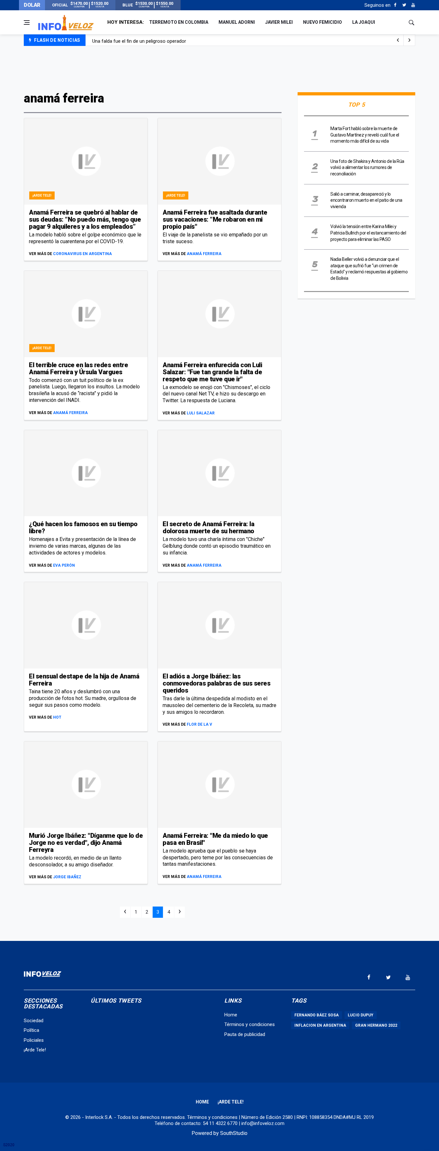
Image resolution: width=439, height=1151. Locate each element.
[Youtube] (413, 5)
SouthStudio (233, 1133)
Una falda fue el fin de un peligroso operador (139, 40)
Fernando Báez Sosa (316, 1015)
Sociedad (33, 1020)
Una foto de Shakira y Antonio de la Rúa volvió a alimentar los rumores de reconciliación (367, 167)
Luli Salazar (201, 413)
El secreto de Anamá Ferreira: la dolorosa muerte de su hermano (208, 527)
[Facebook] (395, 5)
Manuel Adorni (237, 22)
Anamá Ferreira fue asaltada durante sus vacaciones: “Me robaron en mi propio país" (215, 219)
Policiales (34, 1040)
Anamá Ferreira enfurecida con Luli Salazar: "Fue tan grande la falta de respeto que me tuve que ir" (212, 372)
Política (31, 1030)
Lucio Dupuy (360, 1015)
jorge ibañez (67, 877)
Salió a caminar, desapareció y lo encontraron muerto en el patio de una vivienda (366, 200)
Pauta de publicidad (244, 1034)
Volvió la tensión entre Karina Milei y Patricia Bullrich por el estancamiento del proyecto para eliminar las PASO (368, 233)
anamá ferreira (204, 254)
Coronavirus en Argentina (82, 254)
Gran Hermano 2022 (376, 1025)
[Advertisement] (219, 68)
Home (230, 1015)
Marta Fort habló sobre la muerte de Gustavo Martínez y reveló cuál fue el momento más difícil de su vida (364, 135)
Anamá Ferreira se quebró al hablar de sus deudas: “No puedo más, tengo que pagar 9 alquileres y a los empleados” (85, 219)
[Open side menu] (27, 22)
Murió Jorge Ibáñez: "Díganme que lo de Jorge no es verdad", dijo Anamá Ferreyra (86, 843)
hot (57, 717)
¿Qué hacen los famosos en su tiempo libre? (83, 527)
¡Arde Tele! (41, 195)
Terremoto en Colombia (178, 22)
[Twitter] (404, 5)
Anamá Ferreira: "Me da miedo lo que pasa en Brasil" (215, 839)
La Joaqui (363, 22)
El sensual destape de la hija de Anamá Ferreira (84, 679)
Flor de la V (199, 724)
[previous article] (409, 40)
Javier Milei (279, 22)
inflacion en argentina (320, 1025)
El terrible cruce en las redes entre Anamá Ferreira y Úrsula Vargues (78, 368)
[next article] (398, 40)
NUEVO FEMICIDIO (322, 22)
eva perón (64, 565)
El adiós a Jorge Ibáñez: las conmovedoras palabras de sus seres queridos (216, 683)
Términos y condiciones (249, 1024)
